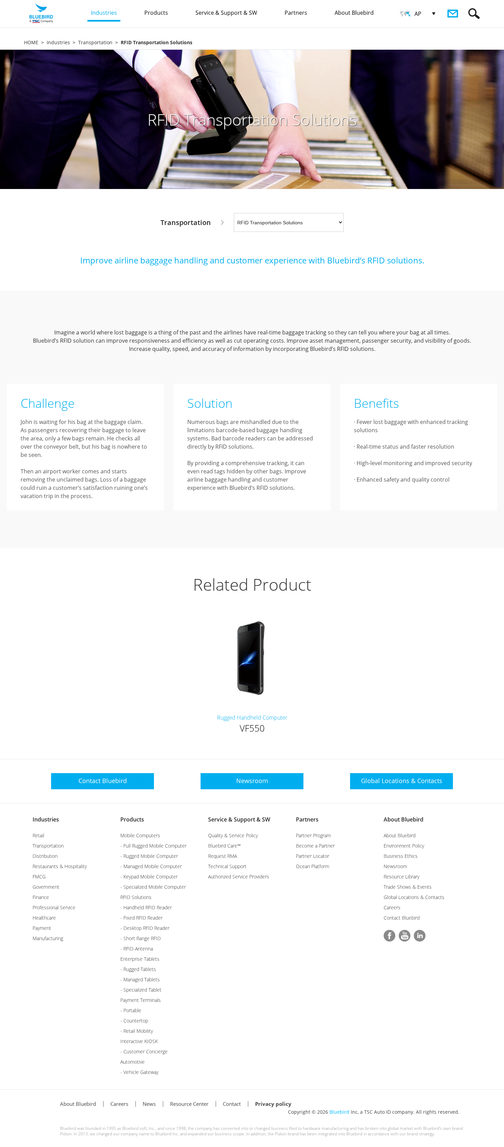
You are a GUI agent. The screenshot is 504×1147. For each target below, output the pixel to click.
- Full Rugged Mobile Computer (153, 845)
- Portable (130, 1010)
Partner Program (313, 835)
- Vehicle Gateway (139, 1072)
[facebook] (389, 936)
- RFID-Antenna (136, 948)
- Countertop (134, 1020)
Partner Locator (312, 856)
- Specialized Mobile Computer (153, 887)
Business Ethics (401, 856)
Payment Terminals (140, 1000)
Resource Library (401, 876)
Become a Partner (315, 845)
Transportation (95, 42)
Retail (38, 835)
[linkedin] (419, 936)
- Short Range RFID (140, 938)
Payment (42, 928)
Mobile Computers (140, 835)
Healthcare (44, 917)
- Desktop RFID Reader (144, 928)
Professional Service (54, 907)
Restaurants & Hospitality (60, 866)
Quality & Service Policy (233, 835)
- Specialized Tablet (140, 989)
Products (132, 819)
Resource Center (189, 1103)
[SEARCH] (474, 14)
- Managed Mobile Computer (151, 866)
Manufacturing (48, 938)
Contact (232, 1103)
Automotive (132, 1062)
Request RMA (222, 856)
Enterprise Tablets (139, 959)
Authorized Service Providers (238, 876)
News (149, 1103)
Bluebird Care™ (224, 845)
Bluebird (339, 1112)
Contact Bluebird (402, 917)
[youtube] (404, 936)
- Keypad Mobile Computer (149, 876)
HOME (31, 42)
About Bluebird (403, 819)
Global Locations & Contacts (414, 897)
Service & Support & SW (239, 819)
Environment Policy (404, 845)
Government (46, 887)
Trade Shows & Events (408, 887)
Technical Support (227, 866)
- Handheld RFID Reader (146, 907)
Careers (392, 907)
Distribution (45, 856)
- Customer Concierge (144, 1051)
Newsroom (395, 866)
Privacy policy (273, 1103)
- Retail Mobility (136, 1031)
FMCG (39, 876)
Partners (307, 819)
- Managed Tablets (140, 979)
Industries (58, 42)
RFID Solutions (136, 897)
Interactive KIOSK (139, 1041)
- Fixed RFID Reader (141, 917)
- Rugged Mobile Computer (149, 856)
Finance (41, 897)
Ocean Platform (312, 866)
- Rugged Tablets (138, 969)
